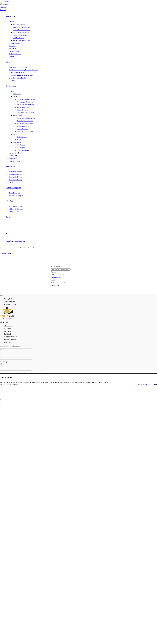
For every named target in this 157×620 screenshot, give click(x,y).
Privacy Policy (8, 299)
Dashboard (7, 334)
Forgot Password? (56, 277)
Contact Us (7, 342)
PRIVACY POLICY (143, 384)
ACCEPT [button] (154, 384)
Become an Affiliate (10, 339)
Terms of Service (9, 301)
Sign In (53, 280)
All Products (8, 326)
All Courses (7, 331)
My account (7, 329)
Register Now (55, 285)
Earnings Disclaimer (10, 304)
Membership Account (10, 337)
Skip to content (4, 1)
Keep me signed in (59, 275)
